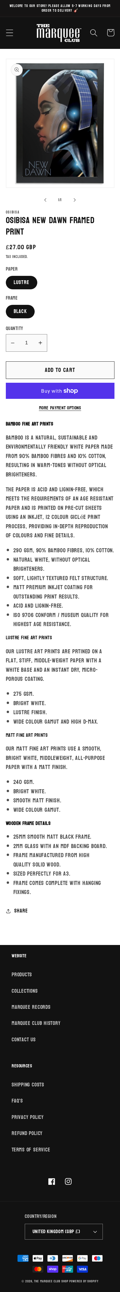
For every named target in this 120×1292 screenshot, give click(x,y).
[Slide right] (74, 200)
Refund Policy (27, 1133)
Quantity (14, 328)
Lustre (22, 282)
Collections (25, 991)
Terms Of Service (31, 1150)
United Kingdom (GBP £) (56, 1231)
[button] (9, 32)
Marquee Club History (36, 1023)
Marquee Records (31, 1007)
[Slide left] (45, 200)
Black (20, 311)
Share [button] (21, 910)
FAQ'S (17, 1101)
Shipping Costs (28, 1085)
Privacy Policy (28, 1117)
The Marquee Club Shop (51, 1281)
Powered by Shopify (83, 1281)
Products (22, 975)
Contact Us (24, 1040)
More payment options (60, 408)
